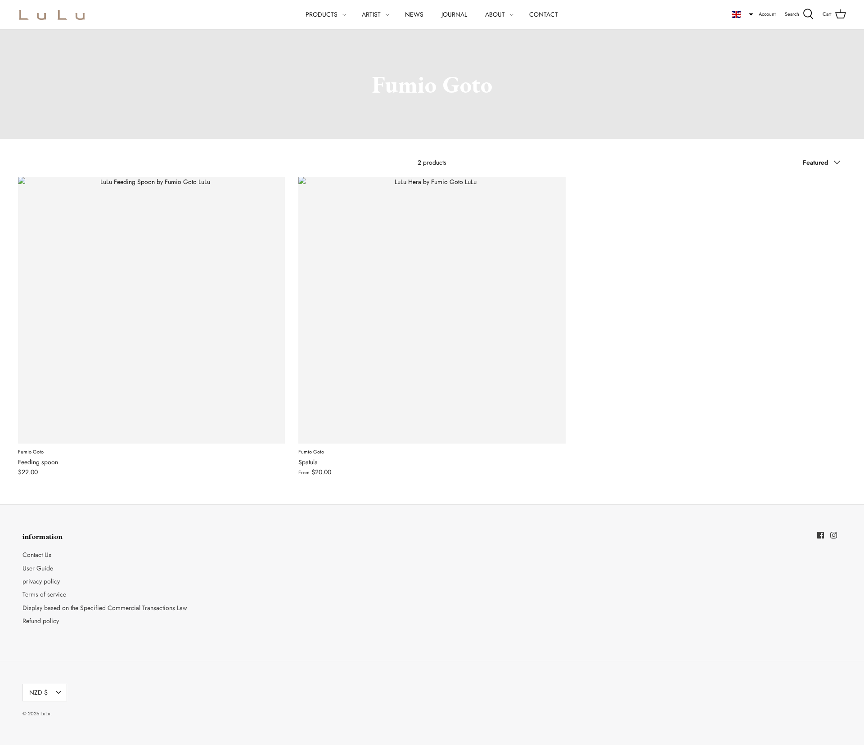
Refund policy (40, 620)
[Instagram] (833, 535)
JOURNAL (454, 14)
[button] (742, 14)
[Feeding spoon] (151, 310)
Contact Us (36, 554)
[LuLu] (52, 14)
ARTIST (371, 14)
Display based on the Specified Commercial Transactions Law (104, 607)
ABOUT (495, 14)
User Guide (37, 568)
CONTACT (543, 14)
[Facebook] (820, 535)
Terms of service (44, 594)
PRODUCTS (322, 14)
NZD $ (38, 692)
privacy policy (41, 581)
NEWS (414, 14)
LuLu (45, 713)
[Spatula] (431, 310)
